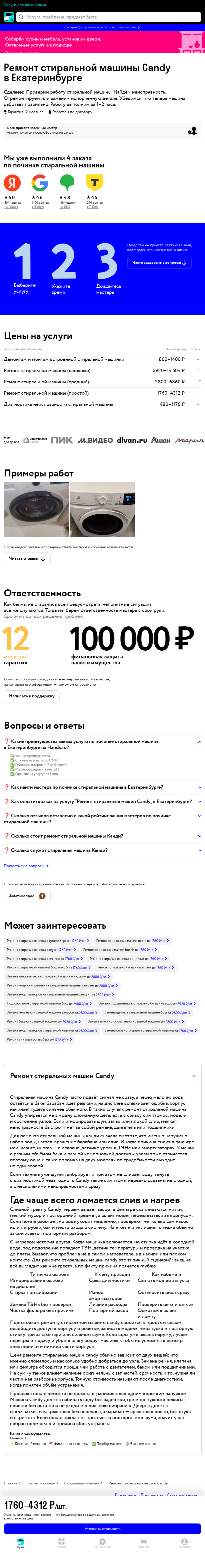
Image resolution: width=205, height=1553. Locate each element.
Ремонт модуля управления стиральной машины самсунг (50, 985)
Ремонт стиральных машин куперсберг (36, 940)
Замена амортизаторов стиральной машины (40, 1030)
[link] (48, 941)
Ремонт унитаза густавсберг (28, 1039)
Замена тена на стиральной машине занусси (40, 1012)
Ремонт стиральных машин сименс (33, 958)
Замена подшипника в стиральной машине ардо (135, 1003)
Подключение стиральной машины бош (37, 1003)
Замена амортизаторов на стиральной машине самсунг (49, 994)
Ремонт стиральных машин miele (121, 940)
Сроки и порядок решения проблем (43, 616)
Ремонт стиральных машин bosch (108, 949)
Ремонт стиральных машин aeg (30, 949)
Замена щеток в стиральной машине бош (135, 1012)
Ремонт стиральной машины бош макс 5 (37, 967)
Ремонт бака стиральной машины (32, 1021)
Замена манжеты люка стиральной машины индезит (46, 976)
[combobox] (108, 17)
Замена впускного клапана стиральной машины (124, 1021)
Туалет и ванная (41, 1483)
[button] (102, 27)
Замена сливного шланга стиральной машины (139, 1030)
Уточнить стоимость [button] (102, 1529)
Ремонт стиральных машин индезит (117, 958)
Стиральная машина (81, 1483)
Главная (10, 1483)
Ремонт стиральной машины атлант (124, 967)
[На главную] (9, 17)
